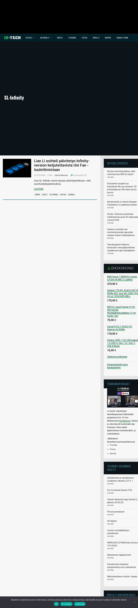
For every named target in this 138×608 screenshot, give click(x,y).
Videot (60, 37)
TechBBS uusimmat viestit (119, 468)
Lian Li (44, 194)
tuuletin (71, 194)
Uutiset (29, 37)
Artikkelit (44, 37)
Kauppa (108, 37)
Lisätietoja (79, 604)
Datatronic (121, 268)
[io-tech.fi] (12, 37)
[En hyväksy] (134, 602)
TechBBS (72, 37)
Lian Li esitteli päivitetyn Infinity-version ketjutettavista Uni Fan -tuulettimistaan (62, 165)
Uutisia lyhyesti (117, 163)
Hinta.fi (96, 37)
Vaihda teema (122, 37)
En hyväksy (66, 604)
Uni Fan (63, 194)
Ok (56, 604)
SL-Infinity (54, 194)
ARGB (37, 194)
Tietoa (84, 37)
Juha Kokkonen (61, 175)
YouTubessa (124, 421)
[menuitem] (30, 37)
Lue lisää (38, 188)
